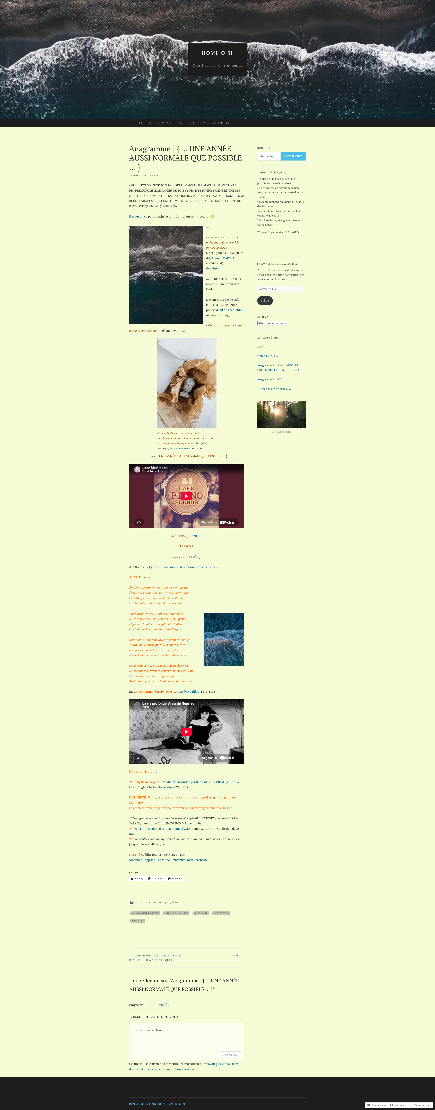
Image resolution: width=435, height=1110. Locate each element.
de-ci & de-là (142, 123)
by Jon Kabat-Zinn (161, 787)
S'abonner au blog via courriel (277, 263)
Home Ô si (217, 53)
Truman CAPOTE (223, 258)
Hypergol (157, 175)
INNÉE (195, 536)
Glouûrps (212, 268)
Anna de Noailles (187, 691)
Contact (199, 123)
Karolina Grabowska (171, 860)
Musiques (164, 902)
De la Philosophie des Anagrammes (158, 828)
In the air (201, 913)
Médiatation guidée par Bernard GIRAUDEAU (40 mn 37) (202, 782)
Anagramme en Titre (145, 913)
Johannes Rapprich (142, 860)
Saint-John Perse (181, 448)
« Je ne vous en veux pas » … (274, 389)
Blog (182, 123)
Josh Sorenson (197, 860)
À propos (165, 123)
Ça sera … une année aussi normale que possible (182, 567)
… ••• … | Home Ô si (157, 1005)
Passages (138, 920)
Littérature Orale (146, 902)
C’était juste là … (267, 356)
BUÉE (194, 556)
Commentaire (230, 1054)
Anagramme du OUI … (270, 379)
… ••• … (237, 955)
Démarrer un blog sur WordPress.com (157, 1103)
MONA (261, 346)
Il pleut (134, 216)
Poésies (176, 902)
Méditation (221, 913)
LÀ (163, 844)
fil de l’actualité (231, 310)
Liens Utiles (220, 123)
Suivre (265, 300)
